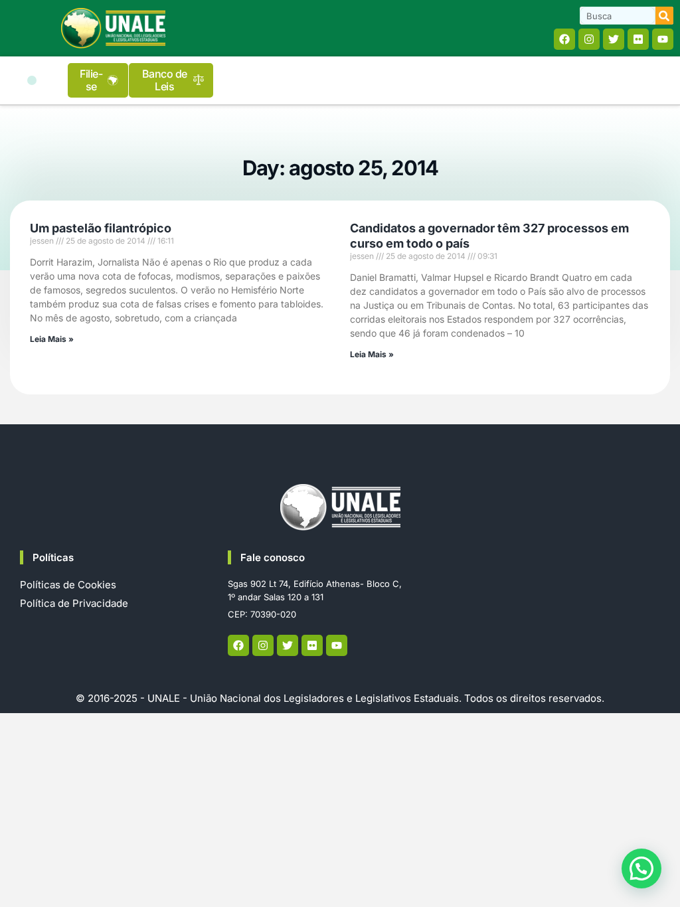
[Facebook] (564, 39)
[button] (32, 80)
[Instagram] (589, 39)
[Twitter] (613, 39)
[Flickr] (638, 39)
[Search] (664, 16)
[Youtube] (662, 39)
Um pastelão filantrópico (100, 228)
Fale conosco (272, 557)
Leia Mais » (52, 339)
